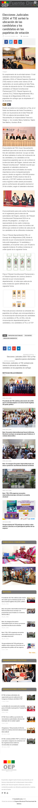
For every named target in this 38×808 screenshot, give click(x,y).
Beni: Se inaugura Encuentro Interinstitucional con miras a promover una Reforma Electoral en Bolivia (13, 623)
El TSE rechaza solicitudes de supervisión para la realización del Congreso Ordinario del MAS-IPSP (12, 697)
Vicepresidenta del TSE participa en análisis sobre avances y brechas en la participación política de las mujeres (18, 526)
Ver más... (32, 653)
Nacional (26, 36)
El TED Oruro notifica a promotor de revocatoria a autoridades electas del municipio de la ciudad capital (13, 719)
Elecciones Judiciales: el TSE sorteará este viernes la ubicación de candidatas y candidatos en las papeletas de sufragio (18, 365)
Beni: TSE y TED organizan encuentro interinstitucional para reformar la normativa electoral (16, 495)
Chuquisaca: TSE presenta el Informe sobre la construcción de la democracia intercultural (14, 730)
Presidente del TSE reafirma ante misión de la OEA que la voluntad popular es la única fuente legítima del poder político (18, 402)
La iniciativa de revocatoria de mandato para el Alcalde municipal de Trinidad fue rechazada (14, 708)
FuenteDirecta (18, 799)
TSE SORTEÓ (28, 335)
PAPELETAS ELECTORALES (15, 335)
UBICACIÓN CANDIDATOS (10, 338)
